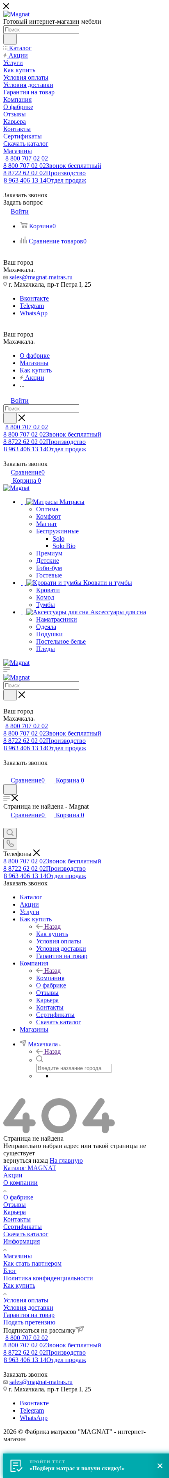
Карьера (14, 1211)
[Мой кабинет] (7, 771)
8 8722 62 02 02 (44, 172)
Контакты (17, 1219)
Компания (50, 977)
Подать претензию (29, 1322)
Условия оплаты (25, 1300)
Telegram (32, 305)
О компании (20, 1182)
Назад (52, 926)
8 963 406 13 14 (45, 180)
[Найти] (10, 39)
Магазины (17, 1256)
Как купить (52, 933)
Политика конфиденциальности (48, 1278)
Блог (9, 1270)
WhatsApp (34, 313)
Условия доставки (28, 1307)
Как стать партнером (32, 1263)
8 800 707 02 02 (26, 158)
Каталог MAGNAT (29, 1167)
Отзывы (14, 1204)
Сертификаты (22, 1226)
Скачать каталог (25, 1234)
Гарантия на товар (29, 1314)
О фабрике (18, 1197)
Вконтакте (34, 298)
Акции (13, 1175)
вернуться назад (25, 1160)
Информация (21, 1241)
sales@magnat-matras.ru (41, 277)
